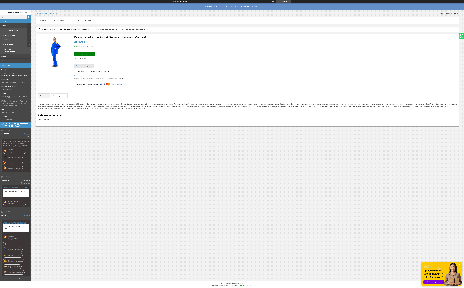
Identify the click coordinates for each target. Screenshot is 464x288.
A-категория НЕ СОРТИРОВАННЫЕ (9, 50)
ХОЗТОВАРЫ (7, 40)
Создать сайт (178, 2)
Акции (3, 56)
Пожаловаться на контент (243, 286)
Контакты (89, 21)
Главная (42, 21)
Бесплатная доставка (85, 66)
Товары (4, 26)
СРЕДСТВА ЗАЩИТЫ (10, 30)
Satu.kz (242, 283)
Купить (84, 54)
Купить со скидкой (249, 6)
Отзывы (4, 61)
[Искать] (29, 17)
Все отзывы (23, 279)
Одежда (78, 29)
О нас (76, 21)
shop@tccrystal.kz (8, 112)
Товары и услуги (58, 21)
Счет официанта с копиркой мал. (14, 228)
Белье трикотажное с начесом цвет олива (15, 193)
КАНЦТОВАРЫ (8, 44)
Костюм (86, 29)
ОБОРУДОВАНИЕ (9, 35)
